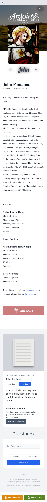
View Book (12, 384)
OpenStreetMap (26, 485)
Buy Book (25, 384)
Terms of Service (30, 482)
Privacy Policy (16, 482)
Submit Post (23, 462)
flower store (30, 293)
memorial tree (32, 290)
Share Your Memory (16, 421)
